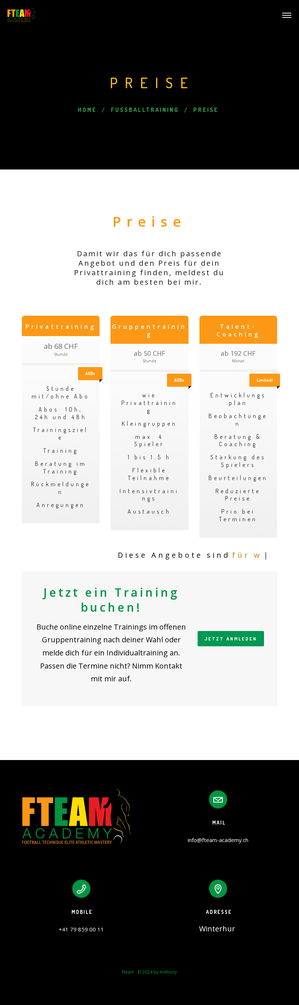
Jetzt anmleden (231, 639)
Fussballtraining (145, 109)
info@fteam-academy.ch (218, 840)
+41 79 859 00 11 (81, 929)
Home (87, 109)
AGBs (90, 373)
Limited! (265, 380)
